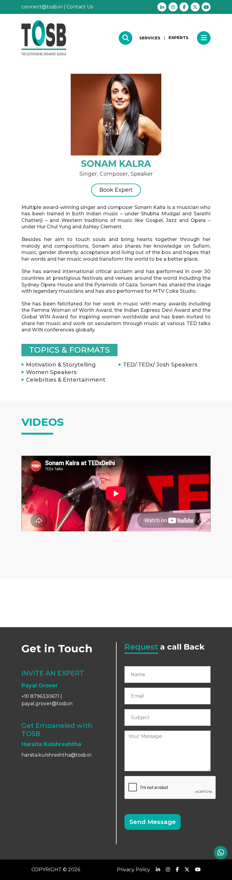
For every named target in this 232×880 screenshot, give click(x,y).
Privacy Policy (133, 869)
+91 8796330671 (40, 696)
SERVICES (149, 38)
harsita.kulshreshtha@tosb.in (56, 755)
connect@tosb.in (42, 7)
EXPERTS (178, 37)
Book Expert (116, 190)
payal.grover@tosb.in (46, 703)
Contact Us (79, 7)
